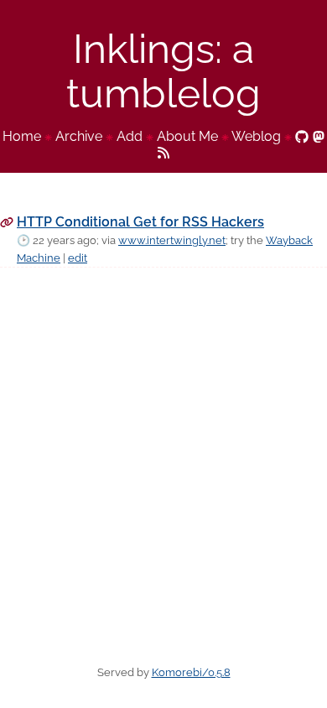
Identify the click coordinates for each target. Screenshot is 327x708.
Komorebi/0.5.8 (191, 672)
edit (77, 258)
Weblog (256, 136)
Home (22, 136)
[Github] (302, 136)
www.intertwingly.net (172, 240)
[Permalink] (6, 222)
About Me (187, 136)
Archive (78, 136)
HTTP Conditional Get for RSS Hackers (140, 222)
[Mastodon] (318, 136)
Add (130, 136)
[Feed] (163, 151)
